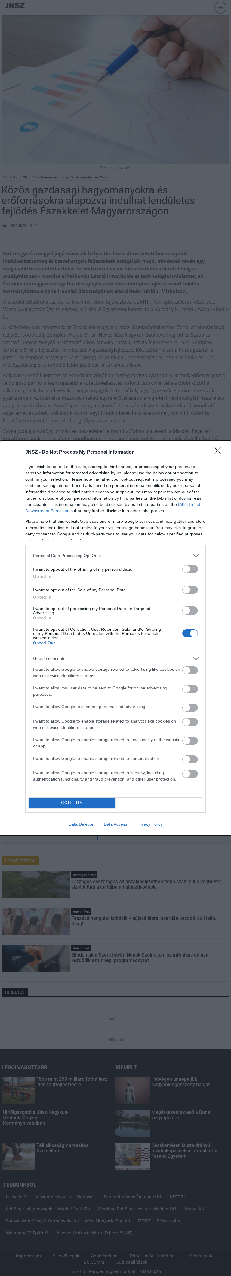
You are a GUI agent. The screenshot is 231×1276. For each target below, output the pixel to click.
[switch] (190, 569)
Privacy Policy (150, 824)
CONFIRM (72, 802)
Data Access (115, 824)
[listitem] (115, 556)
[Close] (219, 452)
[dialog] (115, 638)
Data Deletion (81, 824)
